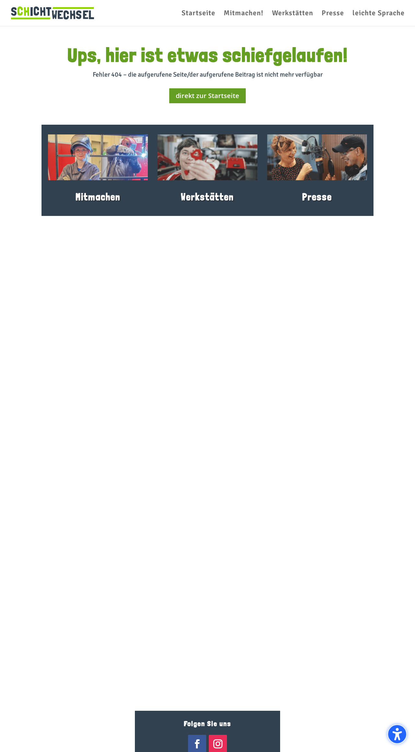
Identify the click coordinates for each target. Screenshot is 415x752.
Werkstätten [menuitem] (292, 14)
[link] (52, 12)
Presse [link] (317, 197)
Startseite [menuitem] (198, 14)
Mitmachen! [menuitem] (244, 14)
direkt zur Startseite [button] (207, 95)
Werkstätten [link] (207, 197)
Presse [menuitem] (333, 14)
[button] (14, 737)
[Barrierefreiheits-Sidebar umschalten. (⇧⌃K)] (397, 734)
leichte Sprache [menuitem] (378, 14)
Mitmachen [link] (98, 197)
